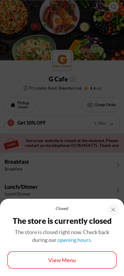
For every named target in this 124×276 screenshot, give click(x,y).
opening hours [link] (74, 240)
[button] (113, 210)
